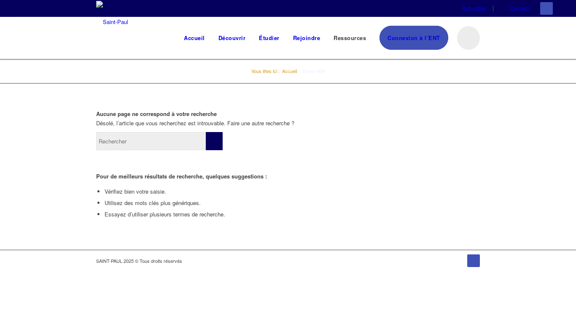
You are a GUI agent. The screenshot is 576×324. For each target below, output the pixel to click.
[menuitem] (473, 8)
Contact (519, 8)
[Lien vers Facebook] (546, 8)
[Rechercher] (467, 38)
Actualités (474, 8)
